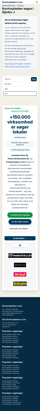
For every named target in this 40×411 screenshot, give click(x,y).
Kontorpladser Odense (10, 338)
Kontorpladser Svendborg (11, 404)
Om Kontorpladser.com (10, 323)
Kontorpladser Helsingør (10, 371)
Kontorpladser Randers (10, 350)
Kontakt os (6, 327)
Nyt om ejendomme (9, 325)
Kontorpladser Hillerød (10, 398)
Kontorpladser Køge (9, 385)
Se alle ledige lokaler (20, 222)
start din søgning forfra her (19, 66)
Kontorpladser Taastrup (10, 389)
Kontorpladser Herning (10, 365)
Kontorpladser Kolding (10, 352)
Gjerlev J (21, 5)
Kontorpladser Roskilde (10, 358)
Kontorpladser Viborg (9, 381)
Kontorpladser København (11, 334)
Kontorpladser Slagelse (10, 396)
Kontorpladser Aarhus (9, 336)
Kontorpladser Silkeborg (10, 367)
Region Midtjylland (8, 5)
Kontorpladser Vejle (9, 356)
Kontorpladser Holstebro (11, 387)
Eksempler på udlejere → (20, 229)
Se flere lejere (20, 238)
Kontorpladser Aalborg (10, 340)
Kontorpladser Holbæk (10, 400)
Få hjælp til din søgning (20, 215)
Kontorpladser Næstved (10, 373)
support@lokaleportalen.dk (12, 313)
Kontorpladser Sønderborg (11, 402)
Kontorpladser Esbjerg (10, 342)
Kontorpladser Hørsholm (10, 369)
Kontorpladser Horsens (10, 354)
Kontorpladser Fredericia (11, 383)
